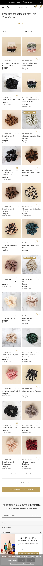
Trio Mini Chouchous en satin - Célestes (30, 101)
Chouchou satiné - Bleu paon (30, 246)
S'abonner (35, 515)
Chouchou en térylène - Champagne (10, 356)
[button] (3, 7)
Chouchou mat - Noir (9, 428)
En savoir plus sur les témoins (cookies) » (22, 564)
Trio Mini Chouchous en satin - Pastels (30, 64)
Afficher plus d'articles (20, 489)
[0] (39, 7)
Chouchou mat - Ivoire (10, 318)
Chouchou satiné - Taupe (11, 282)
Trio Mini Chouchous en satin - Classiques (10, 64)
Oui (21, 560)
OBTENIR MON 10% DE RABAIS (28, 553)
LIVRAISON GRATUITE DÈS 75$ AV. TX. (20, 2)
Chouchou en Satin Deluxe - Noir (9, 174)
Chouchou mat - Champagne (28, 319)
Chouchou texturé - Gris (31, 428)
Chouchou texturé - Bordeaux (29, 463)
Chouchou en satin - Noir (11, 100)
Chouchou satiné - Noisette (8, 210)
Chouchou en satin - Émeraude (29, 356)
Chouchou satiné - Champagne (8, 463)
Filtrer (21, 24)
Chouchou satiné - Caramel (8, 137)
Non (31, 560)
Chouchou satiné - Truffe (31, 173)
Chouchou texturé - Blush (11, 391)
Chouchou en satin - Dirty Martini (31, 137)
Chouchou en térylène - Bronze (30, 283)
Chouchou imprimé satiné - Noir (31, 392)
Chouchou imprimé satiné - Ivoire (31, 210)
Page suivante (35, 473)
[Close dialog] (39, 536)
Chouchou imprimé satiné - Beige (11, 246)
